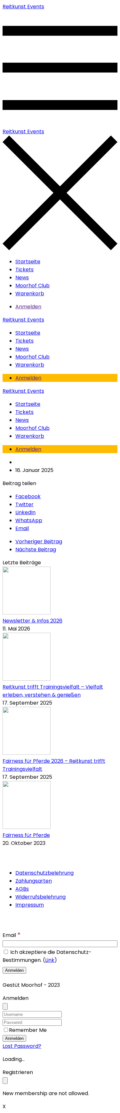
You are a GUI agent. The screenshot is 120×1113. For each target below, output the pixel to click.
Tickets (24, 269)
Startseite (27, 261)
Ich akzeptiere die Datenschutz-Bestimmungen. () (47, 956)
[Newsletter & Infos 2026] (27, 612)
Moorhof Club (32, 285)
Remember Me (28, 1030)
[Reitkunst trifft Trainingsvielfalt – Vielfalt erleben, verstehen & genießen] (27, 679)
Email (11, 935)
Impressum (29, 904)
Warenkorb (29, 293)
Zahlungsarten (33, 881)
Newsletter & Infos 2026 (32, 620)
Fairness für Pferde (26, 835)
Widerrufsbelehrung (40, 896)
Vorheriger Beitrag (38, 541)
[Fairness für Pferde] (27, 827)
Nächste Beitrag (35, 549)
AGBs (22, 889)
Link (49, 960)
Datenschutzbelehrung (44, 873)
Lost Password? (22, 1046)
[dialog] (60, 1082)
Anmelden (28, 306)
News (22, 277)
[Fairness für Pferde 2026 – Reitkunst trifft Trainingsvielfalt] (27, 753)
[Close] (5, 1006)
